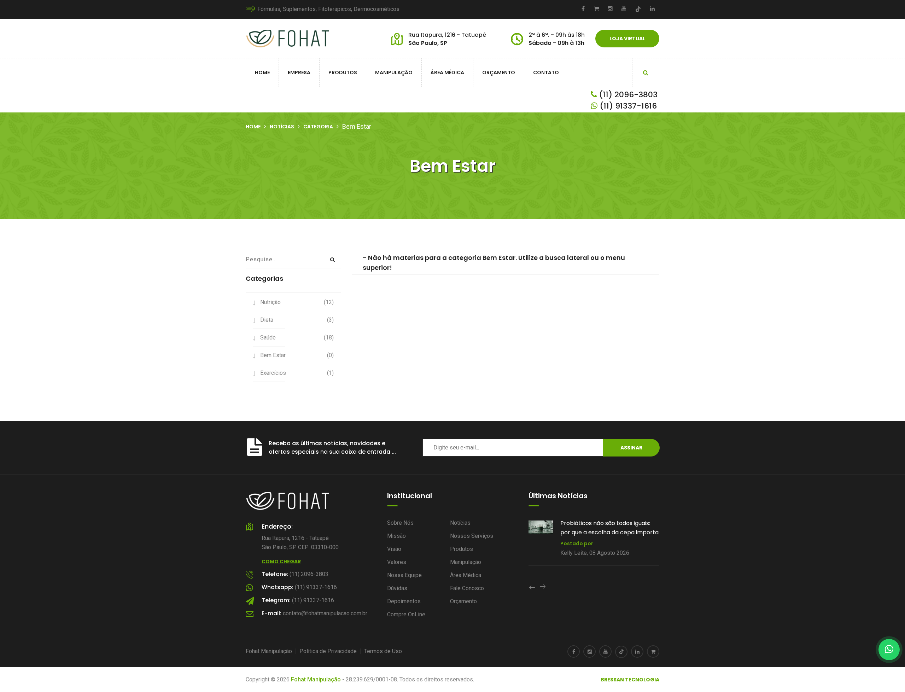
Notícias (282, 126)
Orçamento (498, 72)
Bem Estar (273, 355)
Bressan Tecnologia (630, 679)
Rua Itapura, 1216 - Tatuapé (447, 35)
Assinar (631, 447)
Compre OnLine (406, 614)
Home (262, 72)
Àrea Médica (465, 575)
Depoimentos (404, 601)
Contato (546, 72)
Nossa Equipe (404, 575)
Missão (396, 536)
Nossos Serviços (471, 536)
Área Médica (447, 72)
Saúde (268, 337)
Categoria (318, 126)
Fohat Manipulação (269, 651)
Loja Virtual (627, 38)
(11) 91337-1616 (627, 105)
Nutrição (270, 302)
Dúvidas (397, 588)
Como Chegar (281, 561)
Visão (394, 549)
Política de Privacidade (328, 651)
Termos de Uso (383, 651)
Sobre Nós (400, 522)
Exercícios (273, 373)
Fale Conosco (467, 588)
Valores (396, 562)
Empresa (299, 72)
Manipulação (394, 72)
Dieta (266, 319)
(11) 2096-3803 (627, 94)
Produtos (342, 72)
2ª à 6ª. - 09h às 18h (557, 35)
